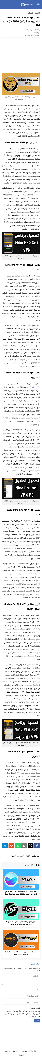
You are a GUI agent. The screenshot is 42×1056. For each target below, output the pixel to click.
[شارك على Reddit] (11, 845)
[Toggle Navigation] (39, 5)
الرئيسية (33, 1051)
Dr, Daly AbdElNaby (33, 29)
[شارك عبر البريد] (24, 845)
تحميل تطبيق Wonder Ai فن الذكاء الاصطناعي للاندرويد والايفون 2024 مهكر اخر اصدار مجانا (21, 892)
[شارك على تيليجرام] (5, 845)
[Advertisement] (21, 56)
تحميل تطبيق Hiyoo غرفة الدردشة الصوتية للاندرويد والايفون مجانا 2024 (21, 923)
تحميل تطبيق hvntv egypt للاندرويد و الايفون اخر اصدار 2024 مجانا (21, 953)
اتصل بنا (15, 1051)
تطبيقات (30, 13)
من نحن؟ (24, 1051)
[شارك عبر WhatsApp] (17, 845)
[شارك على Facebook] (36, 845)
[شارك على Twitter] (30, 845)
